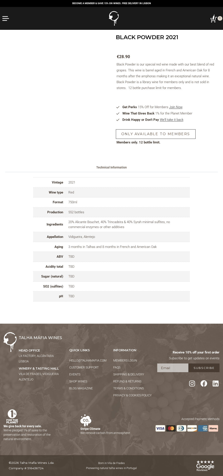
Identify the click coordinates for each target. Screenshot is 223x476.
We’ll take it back (171, 120)
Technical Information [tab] (111, 167)
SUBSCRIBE (204, 368)
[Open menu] (6, 18)
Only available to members (155, 134)
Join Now (175, 107)
